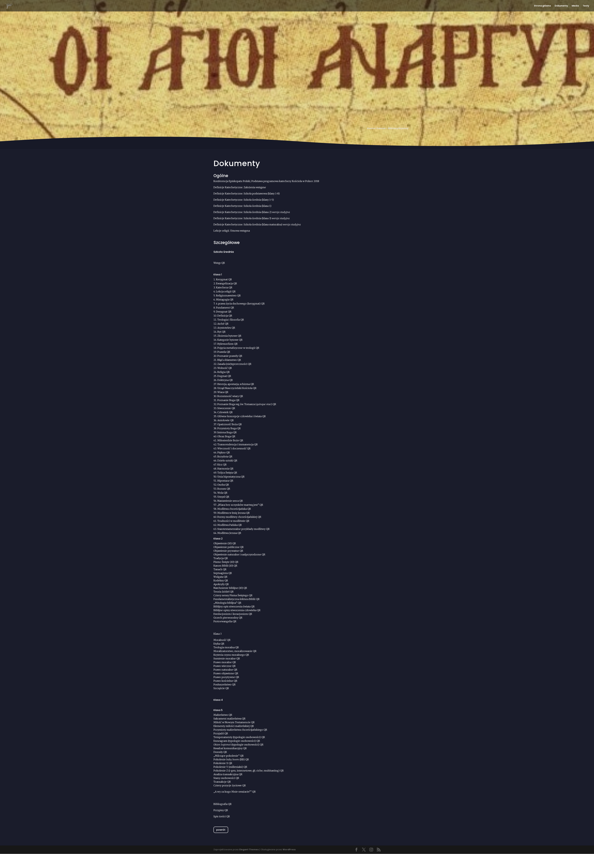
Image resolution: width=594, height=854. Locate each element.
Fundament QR (225, 307)
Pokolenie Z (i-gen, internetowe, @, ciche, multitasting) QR (248, 770)
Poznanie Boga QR (228, 400)
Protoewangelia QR (224, 621)
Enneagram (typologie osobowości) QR (236, 740)
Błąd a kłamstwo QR (229, 359)
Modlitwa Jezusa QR (229, 533)
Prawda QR (223, 351)
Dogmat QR (224, 376)
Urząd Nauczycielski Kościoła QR (236, 388)
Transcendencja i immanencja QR (237, 444)
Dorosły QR (220, 752)
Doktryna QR (225, 380)
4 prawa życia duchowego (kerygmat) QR (240, 303)
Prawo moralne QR (224, 662)
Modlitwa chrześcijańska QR (234, 508)
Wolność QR (224, 367)
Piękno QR (223, 452)
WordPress (289, 849)
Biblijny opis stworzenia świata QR (234, 606)
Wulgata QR (220, 576)
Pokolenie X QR (222, 763)
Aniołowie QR (225, 420)
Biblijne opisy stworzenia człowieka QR (236, 610)
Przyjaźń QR (220, 733)
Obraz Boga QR (226, 436)
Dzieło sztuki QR (227, 460)
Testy (586, 6)
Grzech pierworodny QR (227, 617)
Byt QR (221, 331)
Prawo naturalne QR (225, 669)
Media (575, 6)
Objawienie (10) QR (224, 543)
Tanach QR (219, 569)
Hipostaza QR (225, 480)
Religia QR (223, 372)
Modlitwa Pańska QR (229, 524)
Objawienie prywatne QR (228, 550)
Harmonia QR (225, 468)
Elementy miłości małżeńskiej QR (233, 726)
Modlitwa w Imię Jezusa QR (233, 512)
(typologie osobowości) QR (238, 744)
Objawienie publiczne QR (228, 547)
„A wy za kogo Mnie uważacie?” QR (234, 791)
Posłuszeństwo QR (224, 684)
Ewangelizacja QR (226, 283)
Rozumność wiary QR (230, 396)
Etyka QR (218, 643)
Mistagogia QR (224, 299)
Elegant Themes (249, 849)
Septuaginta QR (222, 573)
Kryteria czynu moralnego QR (231, 654)
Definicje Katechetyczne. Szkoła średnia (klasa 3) (251, 218)
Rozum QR (223, 488)
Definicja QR (224, 315)
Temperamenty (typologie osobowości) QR (239, 737)
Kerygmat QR (224, 279)
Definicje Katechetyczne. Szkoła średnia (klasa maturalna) (257, 224)
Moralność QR (221, 639)
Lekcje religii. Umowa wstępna (231, 230)
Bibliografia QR (222, 804)
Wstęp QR (219, 262)
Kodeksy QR (220, 580)
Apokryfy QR (221, 584)
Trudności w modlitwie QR (233, 520)
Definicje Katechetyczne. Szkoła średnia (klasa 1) (242, 205)
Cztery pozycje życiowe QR (229, 785)
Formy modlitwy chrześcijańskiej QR (239, 516)
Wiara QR (222, 392)
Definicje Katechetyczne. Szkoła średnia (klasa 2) (251, 212)
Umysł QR (223, 496)
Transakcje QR (222, 781)
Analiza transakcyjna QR (227, 774)
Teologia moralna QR (226, 647)
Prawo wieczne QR (224, 665)
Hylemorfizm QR (227, 343)
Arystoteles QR (226, 327)
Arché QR (222, 323)
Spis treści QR (221, 816)
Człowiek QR (225, 412)
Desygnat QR (223, 311)
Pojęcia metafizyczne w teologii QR (238, 347)
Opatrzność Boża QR (229, 424)
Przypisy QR (220, 810)
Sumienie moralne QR (226, 658)
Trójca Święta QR (227, 472)
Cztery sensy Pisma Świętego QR (232, 595)
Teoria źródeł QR (223, 591)
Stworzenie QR (226, 408)
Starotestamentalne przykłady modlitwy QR (243, 528)
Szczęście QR (221, 688)
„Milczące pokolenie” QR (228, 755)
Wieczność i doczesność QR (234, 448)
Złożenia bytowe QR (229, 335)
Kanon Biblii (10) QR (225, 565)
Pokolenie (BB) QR (231, 759)
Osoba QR (223, 484)
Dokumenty (561, 6)
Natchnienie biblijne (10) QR (230, 587)
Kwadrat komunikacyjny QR (230, 748)
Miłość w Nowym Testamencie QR (234, 722)
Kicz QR (222, 464)
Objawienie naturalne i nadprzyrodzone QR (239, 554)
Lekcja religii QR (226, 291)
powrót (220, 830)
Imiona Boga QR (227, 432)
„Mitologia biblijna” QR (227, 602)
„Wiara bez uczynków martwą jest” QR (240, 504)
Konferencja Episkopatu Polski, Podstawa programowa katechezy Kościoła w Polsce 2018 (266, 181)
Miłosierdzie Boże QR (230, 440)
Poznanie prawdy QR (229, 355)
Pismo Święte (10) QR (225, 561)
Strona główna (542, 6)
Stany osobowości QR (226, 778)
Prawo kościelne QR (225, 680)
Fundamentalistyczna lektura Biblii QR (236, 599)
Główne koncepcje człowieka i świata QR (241, 416)
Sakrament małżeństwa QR (229, 718)
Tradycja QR (220, 558)
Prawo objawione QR (225, 673)
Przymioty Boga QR (229, 428)
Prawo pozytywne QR (226, 677)
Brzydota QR (224, 456)
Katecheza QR (224, 287)
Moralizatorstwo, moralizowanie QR (234, 651)
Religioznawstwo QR (228, 295)
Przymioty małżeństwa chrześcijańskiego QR (240, 729)
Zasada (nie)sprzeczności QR (234, 363)
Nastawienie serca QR (230, 500)
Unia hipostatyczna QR (231, 476)
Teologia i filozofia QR (230, 319)
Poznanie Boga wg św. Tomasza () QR (246, 404)
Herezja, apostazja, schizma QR (235, 384)
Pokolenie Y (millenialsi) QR (230, 766)
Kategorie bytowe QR (230, 339)
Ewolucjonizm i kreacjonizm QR (232, 613)
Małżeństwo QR (222, 714)
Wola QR (222, 492)
